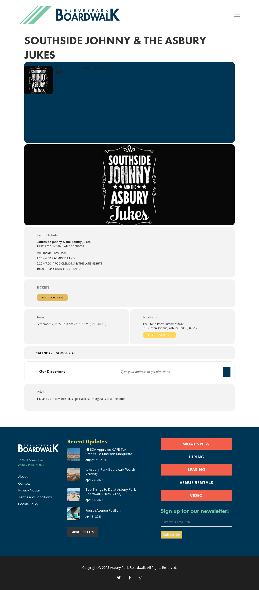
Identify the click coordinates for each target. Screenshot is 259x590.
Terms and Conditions (35, 497)
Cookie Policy (28, 504)
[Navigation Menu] (237, 15)
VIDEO (196, 495)
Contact (24, 483)
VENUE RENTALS (196, 482)
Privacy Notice (29, 490)
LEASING (196, 469)
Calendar (44, 353)
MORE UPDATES (82, 532)
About (23, 476)
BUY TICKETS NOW (52, 297)
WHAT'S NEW (196, 444)
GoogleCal (65, 353)
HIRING (196, 457)
